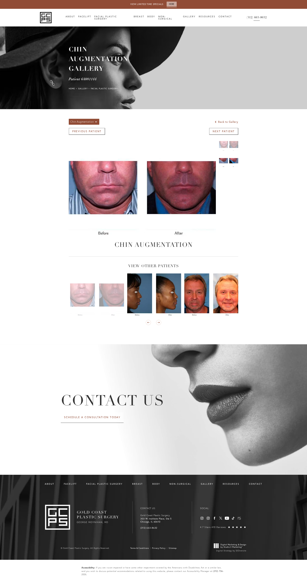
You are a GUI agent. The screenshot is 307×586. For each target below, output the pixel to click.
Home (72, 88)
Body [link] (151, 16)
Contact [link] (225, 16)
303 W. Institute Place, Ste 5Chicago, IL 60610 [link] (156, 520)
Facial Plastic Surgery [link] (105, 17)
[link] (257, 17)
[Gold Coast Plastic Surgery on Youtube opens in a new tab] (227, 518)
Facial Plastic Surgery (104, 88)
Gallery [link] (189, 16)
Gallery (83, 88)
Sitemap (173, 548)
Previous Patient (87, 131)
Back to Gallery (227, 121)
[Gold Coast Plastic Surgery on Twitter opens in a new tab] (221, 518)
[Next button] (158, 322)
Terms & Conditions (139, 548)
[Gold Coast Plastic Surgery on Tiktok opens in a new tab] (233, 518)
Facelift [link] (84, 16)
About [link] (70, 16)
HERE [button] (171, 4)
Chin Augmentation (153, 245)
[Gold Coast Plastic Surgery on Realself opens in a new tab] (239, 518)
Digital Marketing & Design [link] (233, 545)
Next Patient (224, 131)
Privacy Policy (158, 548)
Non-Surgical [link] (165, 17)
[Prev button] (148, 322)
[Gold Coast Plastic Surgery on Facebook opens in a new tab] (214, 518)
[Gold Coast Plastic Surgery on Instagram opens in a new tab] (202, 518)
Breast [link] (139, 16)
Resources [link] (207, 16)
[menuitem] (70, 17)
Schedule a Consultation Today (92, 417)
